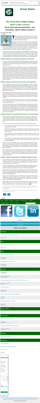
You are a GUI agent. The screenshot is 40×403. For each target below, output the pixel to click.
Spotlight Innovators (4, 203)
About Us (17, 203)
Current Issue (20, 220)
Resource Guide (24, 200)
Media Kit (12, 203)
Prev (4, 194)
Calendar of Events (11, 399)
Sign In (37, 198)
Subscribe (3, 198)
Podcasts (5, 399)
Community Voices (19, 399)
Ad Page (31, 200)
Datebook (11, 200)
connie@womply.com (6, 188)
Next (9, 194)
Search (37, 203)
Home (2, 200)
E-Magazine (17, 200)
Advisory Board (33, 399)
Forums (6, 200)
